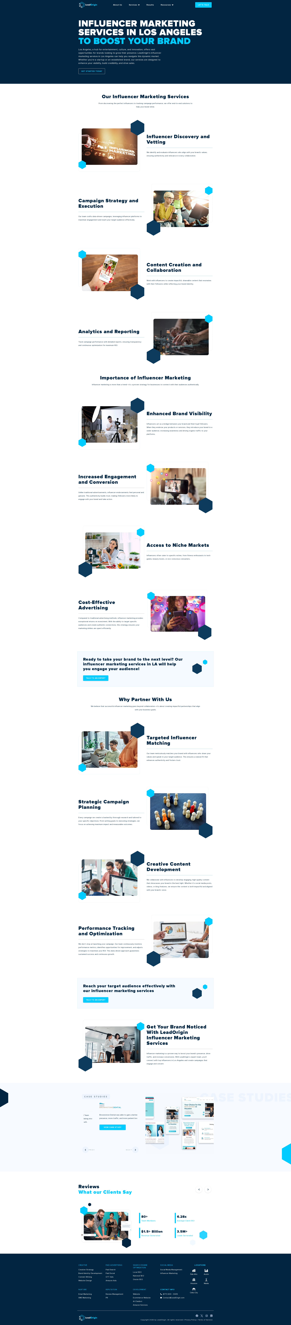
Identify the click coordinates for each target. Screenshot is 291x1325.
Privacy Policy (190, 1320)
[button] (199, 1189)
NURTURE (82, 1289)
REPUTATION (111, 1289)
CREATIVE (82, 1265)
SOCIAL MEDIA (166, 1265)
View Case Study (100, 1127)
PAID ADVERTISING (114, 1265)
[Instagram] (206, 1316)
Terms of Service (205, 1320)
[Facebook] (197, 1316)
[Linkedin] (211, 1316)
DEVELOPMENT (139, 1289)
